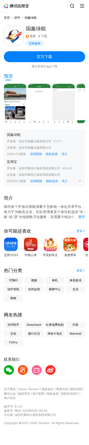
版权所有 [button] (24, 393)
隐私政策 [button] (52, 154)
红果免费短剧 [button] (55, 324)
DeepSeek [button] (34, 324)
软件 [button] (17, 17)
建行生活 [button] (34, 333)
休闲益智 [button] (34, 289)
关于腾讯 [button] (10, 389)
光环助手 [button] (13, 324)
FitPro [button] (13, 342)
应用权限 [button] (36, 154)
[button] (16, 6)
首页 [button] (7, 17)
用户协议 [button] (10, 398)
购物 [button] (13, 298)
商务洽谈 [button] (62, 389)
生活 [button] (76, 289)
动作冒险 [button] (13, 289)
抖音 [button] (76, 324)
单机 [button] (55, 280)
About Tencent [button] (28, 389)
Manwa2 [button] (76, 333)
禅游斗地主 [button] (54, 333)
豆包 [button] (13, 333)
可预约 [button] (13, 280)
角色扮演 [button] (75, 280)
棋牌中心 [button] (55, 289)
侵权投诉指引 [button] (70, 393)
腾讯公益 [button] (10, 393)
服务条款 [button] (48, 389)
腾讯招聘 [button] (76, 389)
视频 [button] (34, 280)
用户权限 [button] (38, 393)
